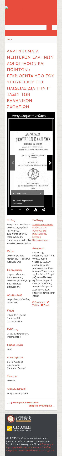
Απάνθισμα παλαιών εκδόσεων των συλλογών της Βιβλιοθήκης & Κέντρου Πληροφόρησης (42, 232)
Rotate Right (27, 209)
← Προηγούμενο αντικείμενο (23, 402)
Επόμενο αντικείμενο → (42, 405)
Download (35, 209)
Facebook (39, 302)
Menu (9, 39)
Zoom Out (20, 209)
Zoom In (12, 209)
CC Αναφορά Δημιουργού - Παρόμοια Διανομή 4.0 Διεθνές (29, 446)
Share (43, 209)
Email (46, 305)
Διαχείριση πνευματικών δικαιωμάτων (25, 450)
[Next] (50, 163)
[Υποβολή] (49, 27)
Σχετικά (50, 450)
